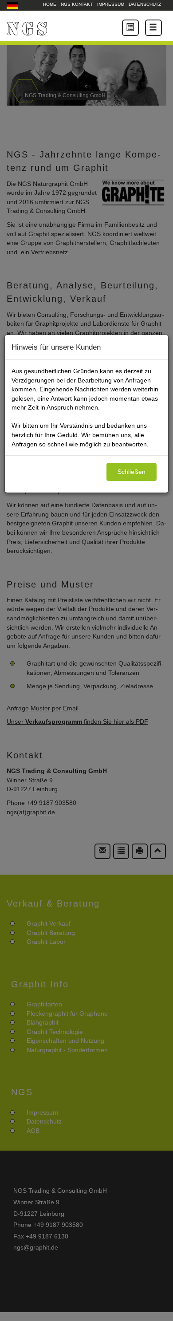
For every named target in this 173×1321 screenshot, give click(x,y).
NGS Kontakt (77, 4)
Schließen (131, 471)
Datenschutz (145, 4)
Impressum (110, 4)
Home (49, 4)
